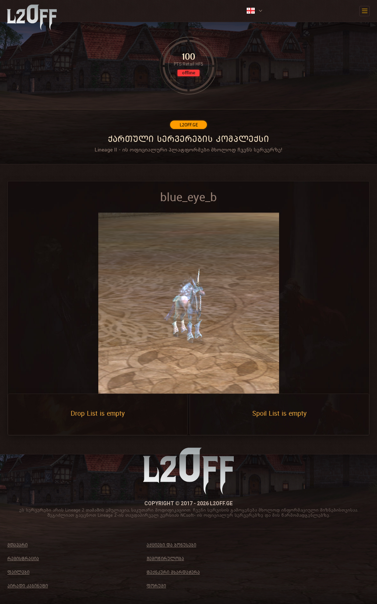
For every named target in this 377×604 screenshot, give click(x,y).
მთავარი (17, 545)
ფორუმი (156, 586)
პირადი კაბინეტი (27, 586)
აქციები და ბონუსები (171, 545)
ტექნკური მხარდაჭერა (173, 572)
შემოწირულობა (165, 558)
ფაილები (18, 572)
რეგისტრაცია (23, 558)
